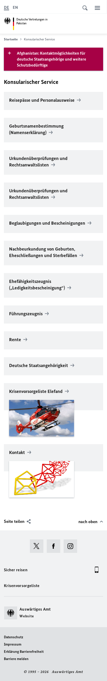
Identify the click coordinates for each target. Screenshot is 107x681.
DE (6, 7)
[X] (38, 546)
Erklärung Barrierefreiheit (24, 651)
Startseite (11, 39)
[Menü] (97, 7)
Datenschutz (13, 637)
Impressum (12, 644)
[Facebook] (55, 546)
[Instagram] (72, 546)
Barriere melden (16, 659)
